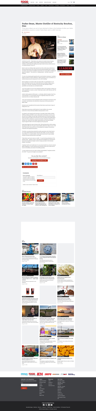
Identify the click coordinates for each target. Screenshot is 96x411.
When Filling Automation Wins (62, 41)
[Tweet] (31, 164)
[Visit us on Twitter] (46, 405)
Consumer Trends (43, 254)
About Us (39, 407)
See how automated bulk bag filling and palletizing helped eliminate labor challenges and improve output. (30, 258)
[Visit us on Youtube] (51, 405)
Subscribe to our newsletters (39, 160)
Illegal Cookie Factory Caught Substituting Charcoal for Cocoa (64, 299)
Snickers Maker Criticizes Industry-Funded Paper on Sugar (28, 204)
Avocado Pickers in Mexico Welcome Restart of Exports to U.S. (30, 359)
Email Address (40, 175)
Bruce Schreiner (27, 32)
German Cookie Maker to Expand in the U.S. (48, 359)
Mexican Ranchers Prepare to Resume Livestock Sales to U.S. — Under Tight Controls (62, 55)
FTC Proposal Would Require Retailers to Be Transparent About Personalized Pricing (62, 48)
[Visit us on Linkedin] (49, 405)
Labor (41, 275)
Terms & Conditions (56, 407)
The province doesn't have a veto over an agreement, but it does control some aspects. (30, 322)
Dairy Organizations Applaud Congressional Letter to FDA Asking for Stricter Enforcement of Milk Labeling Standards (41, 204)
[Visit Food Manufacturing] (32, 374)
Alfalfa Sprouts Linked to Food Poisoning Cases (63, 278)
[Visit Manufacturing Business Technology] (71, 374)
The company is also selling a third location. (65, 341)
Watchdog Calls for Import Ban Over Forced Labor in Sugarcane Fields (47, 319)
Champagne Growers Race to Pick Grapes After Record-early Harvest (61, 61)
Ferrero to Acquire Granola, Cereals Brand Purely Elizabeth (47, 339)
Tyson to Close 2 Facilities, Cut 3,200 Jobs (65, 339)
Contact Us (44, 407)
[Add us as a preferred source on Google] (36, 164)
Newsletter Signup (29, 407)
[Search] (71, 2)
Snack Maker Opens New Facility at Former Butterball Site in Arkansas (64, 319)
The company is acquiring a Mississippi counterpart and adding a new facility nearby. (48, 362)
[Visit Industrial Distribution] (55, 374)
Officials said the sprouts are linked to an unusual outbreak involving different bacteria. (65, 281)
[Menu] (74, 2)
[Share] (26, 164)
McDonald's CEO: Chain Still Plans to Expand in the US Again (54, 204)
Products (24, 296)
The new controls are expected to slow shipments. (29, 282)
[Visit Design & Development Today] (24, 374)
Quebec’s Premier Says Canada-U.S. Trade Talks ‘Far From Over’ (29, 319)
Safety (59, 275)
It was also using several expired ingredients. (65, 301)
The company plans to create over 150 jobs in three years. (65, 322)
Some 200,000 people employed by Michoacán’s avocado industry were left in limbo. (29, 362)
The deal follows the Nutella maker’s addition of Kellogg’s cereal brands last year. (48, 342)
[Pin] (33, 164)
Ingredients (60, 296)
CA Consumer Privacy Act (65, 407)
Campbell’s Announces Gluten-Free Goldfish (64, 359)
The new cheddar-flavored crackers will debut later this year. (65, 362)
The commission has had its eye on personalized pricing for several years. (47, 261)
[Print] (23, 164)
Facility (59, 316)
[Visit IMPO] (48, 374)
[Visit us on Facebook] (44, 405)
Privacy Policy (49, 407)
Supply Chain (25, 275)
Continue (40, 180)
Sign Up (24, 388)
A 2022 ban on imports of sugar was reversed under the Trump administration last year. (48, 322)
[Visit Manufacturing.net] (63, 374)
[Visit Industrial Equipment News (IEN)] (40, 374)
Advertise (35, 407)
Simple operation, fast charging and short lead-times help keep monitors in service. (29, 302)
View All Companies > (66, 74)
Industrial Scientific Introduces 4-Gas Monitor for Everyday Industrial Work (30, 299)
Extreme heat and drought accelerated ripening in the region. (46, 281)
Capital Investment (43, 336)
